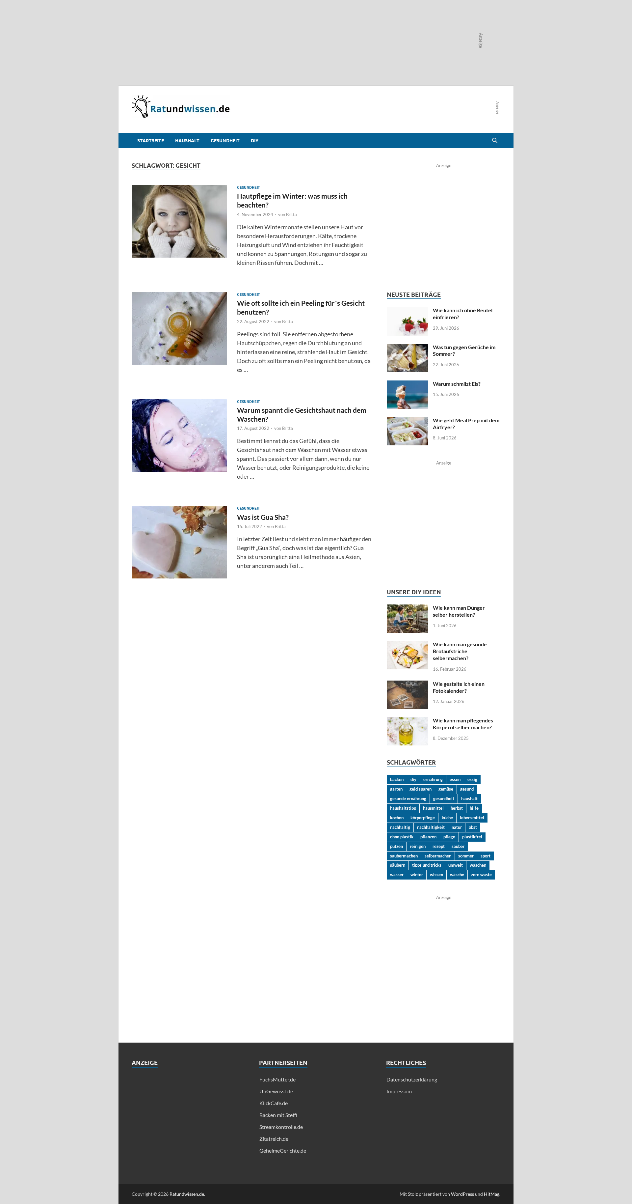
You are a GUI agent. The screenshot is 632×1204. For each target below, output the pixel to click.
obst (473, 827)
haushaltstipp (403, 808)
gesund (467, 789)
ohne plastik (401, 836)
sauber (458, 846)
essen (455, 779)
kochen (397, 817)
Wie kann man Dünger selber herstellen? (459, 611)
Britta (291, 214)
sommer (466, 855)
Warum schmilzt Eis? (457, 383)
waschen (478, 865)
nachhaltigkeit (431, 827)
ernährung (433, 779)
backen (397, 779)
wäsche (457, 874)
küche (447, 817)
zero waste (481, 874)
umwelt (455, 865)
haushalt (469, 798)
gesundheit (443, 798)
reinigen (418, 846)
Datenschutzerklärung (411, 1079)
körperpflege (422, 817)
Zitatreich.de (273, 1138)
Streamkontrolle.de (281, 1127)
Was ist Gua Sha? (263, 517)
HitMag (491, 1194)
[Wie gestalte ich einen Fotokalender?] (407, 684)
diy (413, 779)
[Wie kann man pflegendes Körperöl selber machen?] (407, 721)
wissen (436, 874)
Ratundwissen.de (187, 1194)
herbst (457, 808)
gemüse (445, 789)
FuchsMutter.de (277, 1079)
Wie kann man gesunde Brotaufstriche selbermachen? (460, 651)
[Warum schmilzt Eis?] (407, 384)
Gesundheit (225, 140)
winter (416, 874)
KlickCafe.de (273, 1103)
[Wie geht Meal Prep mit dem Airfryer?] (407, 421)
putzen (396, 846)
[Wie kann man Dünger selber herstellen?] (407, 608)
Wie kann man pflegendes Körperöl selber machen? (463, 723)
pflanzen (428, 836)
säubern (397, 865)
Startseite (150, 140)
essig (472, 779)
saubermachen (404, 855)
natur (457, 827)
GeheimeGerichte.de (282, 1150)
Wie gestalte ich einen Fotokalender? (459, 687)
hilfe (474, 808)
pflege (449, 836)
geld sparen (420, 789)
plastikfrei (472, 836)
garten (396, 789)
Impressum (399, 1091)
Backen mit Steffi (278, 1115)
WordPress (462, 1194)
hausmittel (433, 808)
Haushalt (187, 140)
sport (485, 855)
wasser (397, 874)
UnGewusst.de (276, 1091)
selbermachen (438, 855)
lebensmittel (472, 817)
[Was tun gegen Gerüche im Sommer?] (407, 348)
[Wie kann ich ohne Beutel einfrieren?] (407, 311)
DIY (254, 140)
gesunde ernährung (408, 798)
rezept (439, 846)
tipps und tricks (426, 865)
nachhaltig (400, 827)
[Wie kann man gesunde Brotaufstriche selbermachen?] (407, 645)
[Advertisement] (189, 1122)
